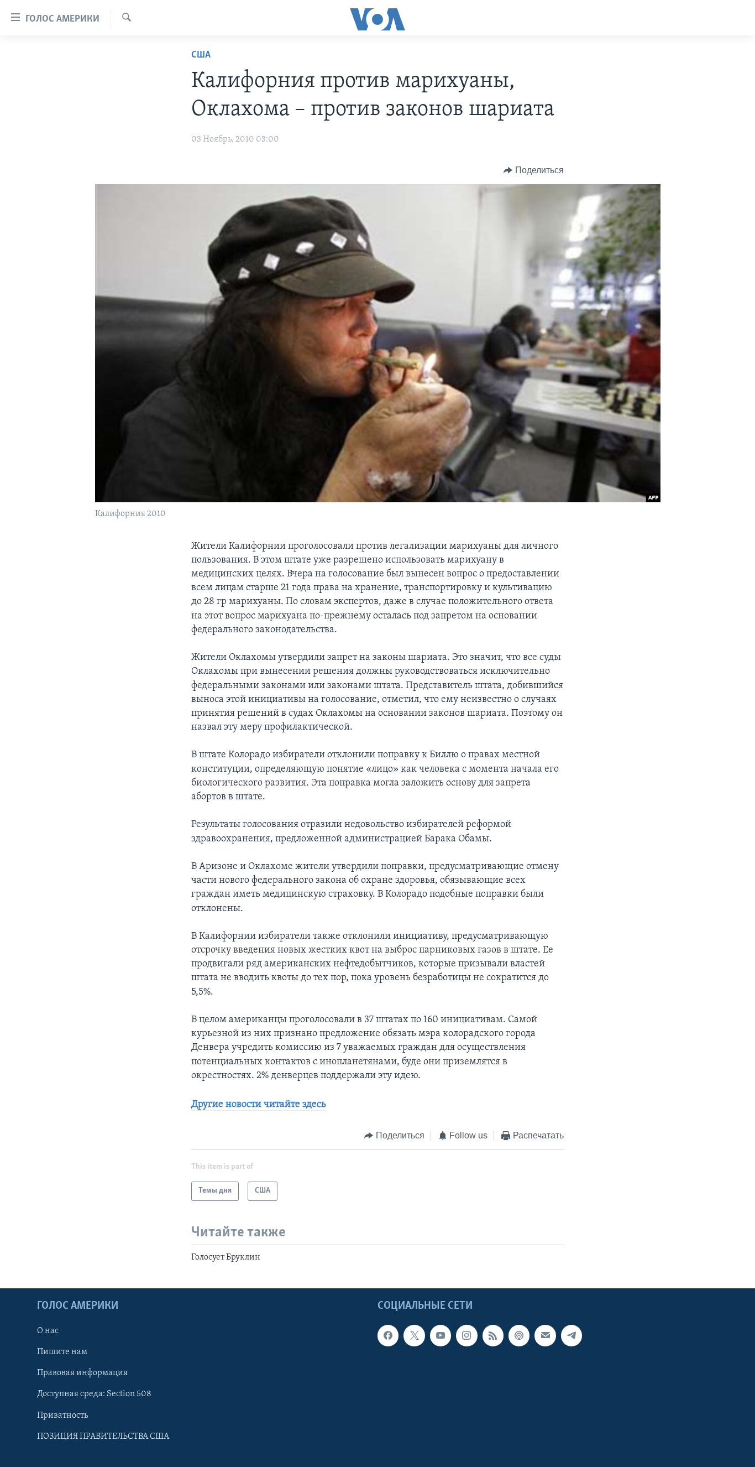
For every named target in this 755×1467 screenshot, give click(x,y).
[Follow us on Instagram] (466, 1335)
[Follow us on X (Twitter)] (413, 1335)
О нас (48, 1330)
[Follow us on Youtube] (440, 1335)
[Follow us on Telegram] (571, 1335)
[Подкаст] (518, 1335)
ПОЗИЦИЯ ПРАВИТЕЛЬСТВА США (103, 1436)
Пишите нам (62, 1352)
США (201, 55)
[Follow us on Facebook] (388, 1335)
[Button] (534, 170)
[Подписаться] (544, 1335)
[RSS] (493, 1335)
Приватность (62, 1415)
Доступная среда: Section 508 (94, 1394)
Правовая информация (82, 1373)
